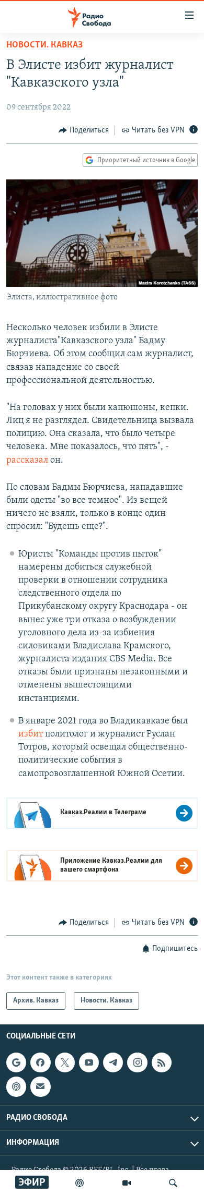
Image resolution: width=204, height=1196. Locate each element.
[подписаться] (40, 1087)
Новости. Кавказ (44, 45)
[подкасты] (79, 1183)
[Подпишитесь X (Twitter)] (65, 1062)
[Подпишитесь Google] (16, 1062)
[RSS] (162, 1062)
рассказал (27, 460)
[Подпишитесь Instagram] (137, 1062)
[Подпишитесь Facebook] (40, 1062)
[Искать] (173, 1183)
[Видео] (126, 1183)
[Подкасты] (16, 1087)
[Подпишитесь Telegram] (113, 1062)
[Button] (84, 130)
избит (30, 734)
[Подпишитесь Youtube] (89, 1062)
